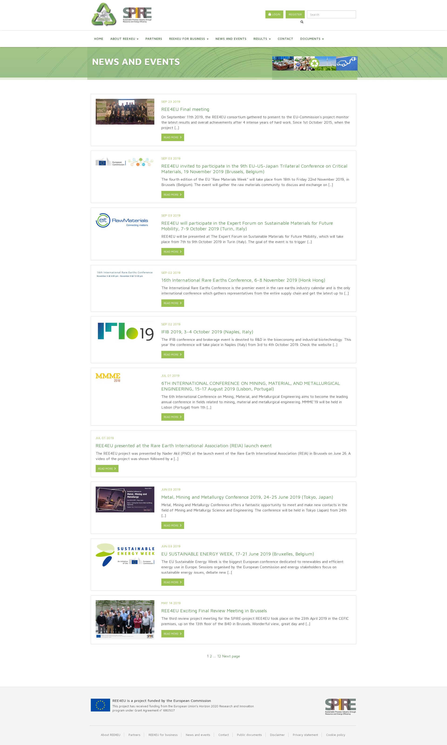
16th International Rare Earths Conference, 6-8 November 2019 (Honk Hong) (243, 280)
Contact (285, 39)
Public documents (249, 735)
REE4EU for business (187, 39)
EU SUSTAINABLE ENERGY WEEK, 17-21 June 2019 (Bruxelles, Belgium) (237, 553)
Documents (311, 39)
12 (219, 656)
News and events (231, 39)
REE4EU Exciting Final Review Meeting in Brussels (214, 610)
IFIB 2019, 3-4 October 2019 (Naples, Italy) (207, 331)
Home (98, 39)
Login (275, 14)
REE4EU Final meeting (185, 109)
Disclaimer (277, 735)
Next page (231, 656)
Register (295, 14)
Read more (171, 137)
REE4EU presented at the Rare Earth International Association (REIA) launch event (184, 445)
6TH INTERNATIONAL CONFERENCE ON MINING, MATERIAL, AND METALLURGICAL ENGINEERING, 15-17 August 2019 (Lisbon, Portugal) (250, 385)
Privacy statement (305, 735)
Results (261, 39)
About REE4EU (123, 39)
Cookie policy (335, 735)
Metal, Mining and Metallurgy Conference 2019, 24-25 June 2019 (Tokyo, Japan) (247, 497)
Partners (154, 39)
